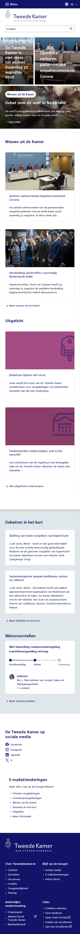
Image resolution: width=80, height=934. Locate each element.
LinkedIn (12, 755)
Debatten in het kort (22, 807)
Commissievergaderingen (25, 798)
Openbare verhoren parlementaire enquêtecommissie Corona (57, 64)
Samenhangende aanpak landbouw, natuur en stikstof (38, 578)
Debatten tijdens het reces (27, 375)
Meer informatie (21, 816)
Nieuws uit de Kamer (23, 803)
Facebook (13, 745)
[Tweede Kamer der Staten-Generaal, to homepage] (26, 15)
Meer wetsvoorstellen (22, 701)
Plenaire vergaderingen (24, 794)
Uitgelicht (16, 812)
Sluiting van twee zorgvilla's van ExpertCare (39, 535)
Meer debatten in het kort (24, 620)
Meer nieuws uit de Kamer (24, 305)
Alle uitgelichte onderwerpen (26, 486)
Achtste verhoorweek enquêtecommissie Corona (37, 197)
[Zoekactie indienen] (71, 29)
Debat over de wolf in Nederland (35, 102)
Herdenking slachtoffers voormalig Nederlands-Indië (33, 274)
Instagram (13, 750)
